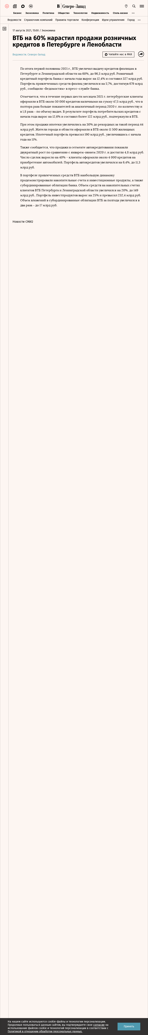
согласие (99, 1025)
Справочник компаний (38, 20)
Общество (64, 13)
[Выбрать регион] (126, 6)
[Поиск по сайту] (134, 6)
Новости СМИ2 (23, 221)
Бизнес (17, 13)
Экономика (32, 13)
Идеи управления (113, 20)
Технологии (80, 13)
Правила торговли (67, 20)
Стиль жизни (120, 13)
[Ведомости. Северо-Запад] (73, 6)
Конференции (90, 20)
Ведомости (14, 20)
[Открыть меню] (142, 6)
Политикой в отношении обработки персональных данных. (45, 1031)
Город (131, 20)
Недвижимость (100, 13)
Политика (48, 13)
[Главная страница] (58, 6)
